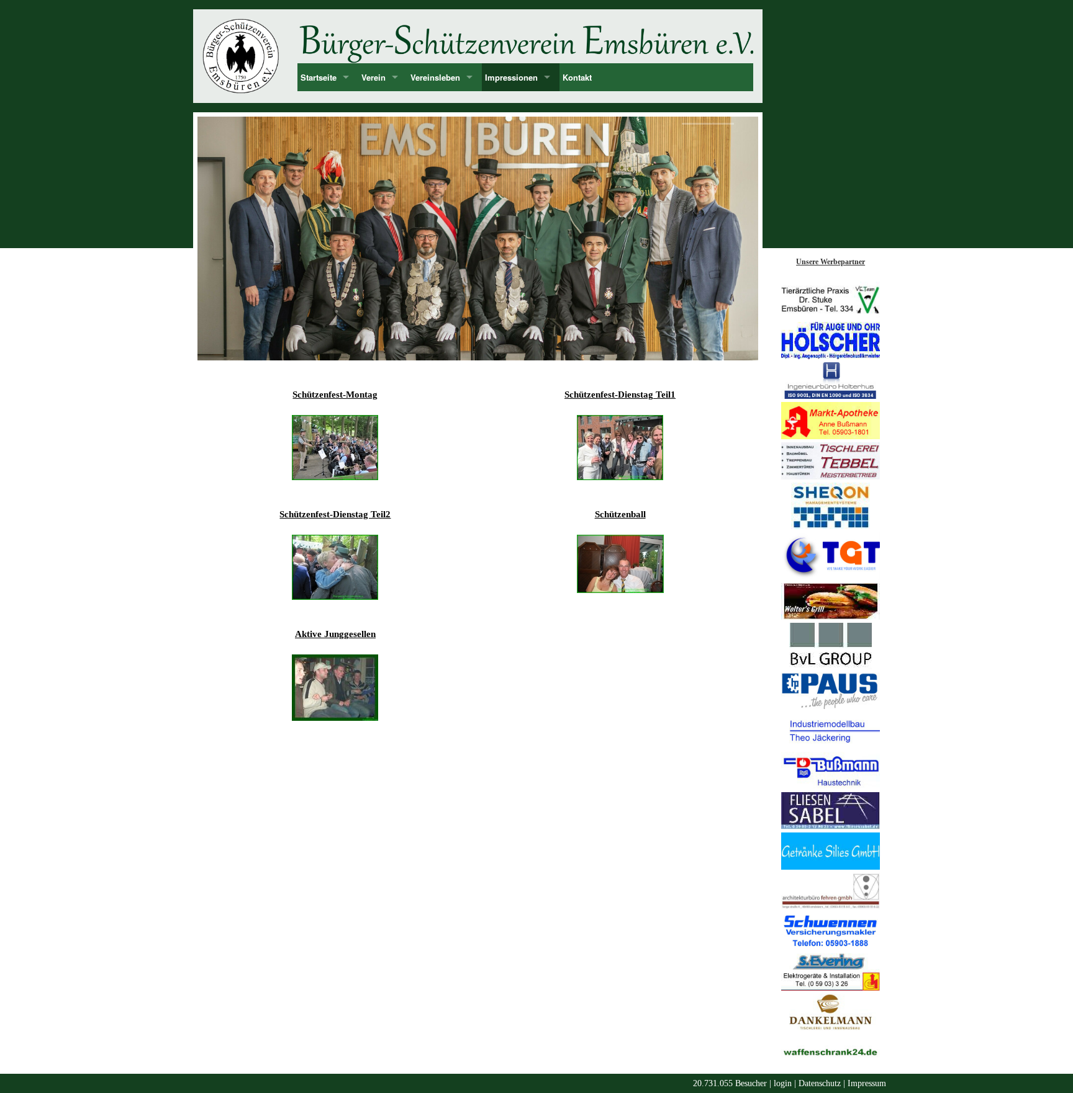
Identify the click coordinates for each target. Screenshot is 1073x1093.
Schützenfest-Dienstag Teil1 (620, 394)
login (783, 1083)
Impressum (867, 1083)
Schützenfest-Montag (335, 394)
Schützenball (620, 514)
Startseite (319, 77)
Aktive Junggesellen (335, 634)
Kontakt (577, 77)
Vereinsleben (435, 77)
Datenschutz (820, 1083)
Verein (373, 77)
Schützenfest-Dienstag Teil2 (335, 514)
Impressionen (511, 77)
